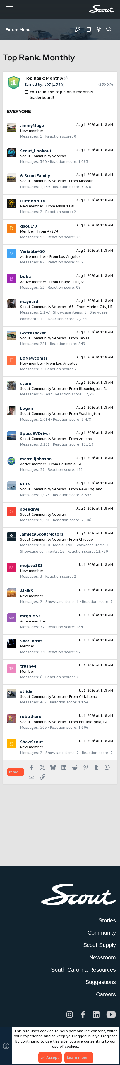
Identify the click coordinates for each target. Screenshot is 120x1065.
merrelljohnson (36, 458)
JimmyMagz (32, 125)
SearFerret (31, 640)
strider (27, 691)
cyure (25, 383)
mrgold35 (30, 616)
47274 (52, 231)
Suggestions (100, 982)
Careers (106, 994)
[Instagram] (69, 1014)
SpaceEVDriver (35, 433)
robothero (31, 716)
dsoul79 (28, 226)
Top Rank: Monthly (44, 78)
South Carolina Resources (83, 970)
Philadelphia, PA (93, 721)
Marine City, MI (99, 306)
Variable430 (32, 251)
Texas (84, 338)
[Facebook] (83, 1014)
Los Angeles (70, 256)
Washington (89, 413)
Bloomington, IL (93, 388)
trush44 (28, 666)
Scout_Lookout (35, 150)
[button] (19, 29)
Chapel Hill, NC (72, 281)
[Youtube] (111, 1014)
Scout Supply (99, 945)
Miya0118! (65, 206)
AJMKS (26, 590)
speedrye (29, 509)
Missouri (86, 181)
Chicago (86, 539)
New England (90, 489)
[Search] (109, 30)
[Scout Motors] (101, 9)
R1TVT (26, 484)
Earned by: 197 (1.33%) (45, 84)
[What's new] (99, 30)
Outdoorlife (32, 200)
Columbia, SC (70, 464)
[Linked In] (96, 1014)
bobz (25, 276)
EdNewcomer (33, 358)
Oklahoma (88, 696)
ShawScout (31, 741)
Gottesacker (33, 332)
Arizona (85, 438)
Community (102, 933)
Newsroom (102, 957)
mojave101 (31, 565)
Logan (26, 408)
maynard (29, 301)
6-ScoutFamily (35, 175)
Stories (107, 920)
